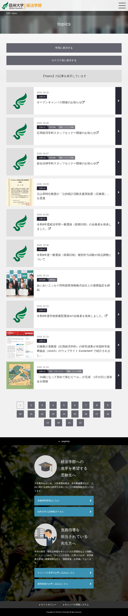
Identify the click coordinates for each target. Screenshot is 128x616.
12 (42, 414)
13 (53, 414)
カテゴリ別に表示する (64, 60)
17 (97, 414)
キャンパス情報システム (77, 604)
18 (107, 414)
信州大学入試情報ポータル (50, 511)
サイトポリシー (48, 604)
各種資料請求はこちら (48, 500)
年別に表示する (64, 47)
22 (80, 422)
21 (69, 422)
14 (64, 414)
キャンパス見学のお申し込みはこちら (56, 572)
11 (31, 414)
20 (58, 422)
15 (75, 414)
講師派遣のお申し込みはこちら (52, 584)
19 (47, 422)
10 (20, 414)
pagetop (66, 441)
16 (86, 414)
